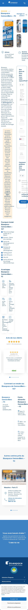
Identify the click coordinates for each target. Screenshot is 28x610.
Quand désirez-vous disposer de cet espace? (22, 93)
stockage (10, 76)
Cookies (3, 594)
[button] (11, 510)
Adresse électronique (22, 144)
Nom (21, 128)
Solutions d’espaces (7, 577)
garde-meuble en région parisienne (7, 193)
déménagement (7, 102)
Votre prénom (22, 120)
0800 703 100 (14, 543)
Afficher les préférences (14, 607)
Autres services (6, 581)
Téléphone (22, 136)
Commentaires (22, 104)
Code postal (21, 153)
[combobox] (20, 139)
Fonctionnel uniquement (14, 603)
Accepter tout (14, 599)
